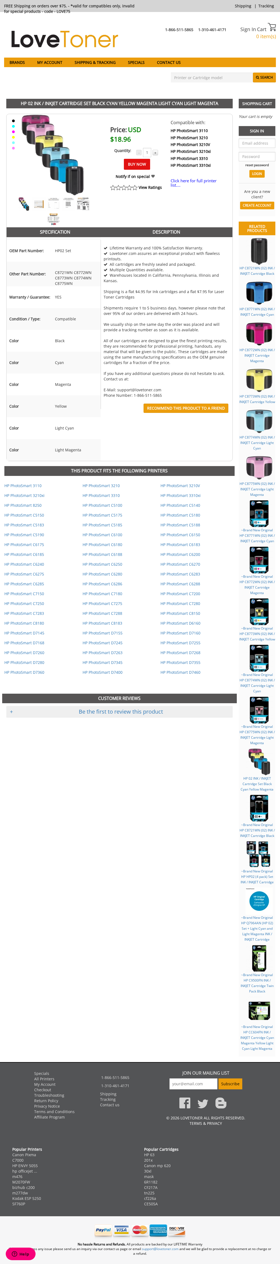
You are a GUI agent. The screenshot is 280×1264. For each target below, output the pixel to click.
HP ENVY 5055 (25, 1165)
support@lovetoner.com (160, 1249)
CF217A (151, 1187)
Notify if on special (133, 176)
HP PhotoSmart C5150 (24, 515)
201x (148, 1160)
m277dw (20, 1193)
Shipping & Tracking (95, 62)
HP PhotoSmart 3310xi (191, 165)
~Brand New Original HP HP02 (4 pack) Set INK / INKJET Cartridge (257, 876)
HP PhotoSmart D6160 (180, 623)
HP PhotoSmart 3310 (189, 158)
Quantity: (122, 150)
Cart (262, 29)
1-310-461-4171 (212, 29)
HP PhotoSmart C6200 (180, 554)
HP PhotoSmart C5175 (102, 515)
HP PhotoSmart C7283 (24, 613)
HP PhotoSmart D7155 (102, 633)
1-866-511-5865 (179, 29)
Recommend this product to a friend (186, 408)
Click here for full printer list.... (194, 182)
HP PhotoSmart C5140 (180, 505)
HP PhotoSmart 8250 (23, 505)
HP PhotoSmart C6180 (102, 544)
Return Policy (46, 1100)
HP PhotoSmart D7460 (180, 672)
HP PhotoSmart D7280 (24, 662)
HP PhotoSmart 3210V (190, 144)
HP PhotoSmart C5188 (180, 524)
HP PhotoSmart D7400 (102, 672)
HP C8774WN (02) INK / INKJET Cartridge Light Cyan (257, 442)
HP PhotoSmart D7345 (102, 662)
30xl (147, 1171)
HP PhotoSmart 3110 (189, 131)
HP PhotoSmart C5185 (102, 524)
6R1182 (151, 1182)
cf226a (150, 1198)
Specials (136, 62)
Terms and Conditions (54, 1111)
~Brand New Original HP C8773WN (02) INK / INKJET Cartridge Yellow (257, 633)
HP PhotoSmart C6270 (180, 564)
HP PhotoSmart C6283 (180, 574)
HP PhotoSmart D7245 (102, 642)
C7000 (18, 1160)
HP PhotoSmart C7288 (102, 613)
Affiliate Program (49, 1117)
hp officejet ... (24, 1171)
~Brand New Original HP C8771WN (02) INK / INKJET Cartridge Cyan (257, 535)
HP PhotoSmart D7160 (180, 633)
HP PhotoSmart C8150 (180, 613)
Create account (257, 205)
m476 (17, 1176)
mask (149, 1176)
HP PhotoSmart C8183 (102, 623)
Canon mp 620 (157, 1165)
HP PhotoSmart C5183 (24, 524)
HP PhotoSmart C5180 (180, 515)
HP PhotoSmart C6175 (24, 544)
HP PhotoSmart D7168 (24, 642)
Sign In (248, 29)
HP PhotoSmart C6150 (180, 534)
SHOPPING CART (257, 103)
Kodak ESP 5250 (26, 1198)
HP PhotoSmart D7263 (102, 652)
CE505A (151, 1203)
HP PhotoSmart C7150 (24, 593)
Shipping (243, 5)
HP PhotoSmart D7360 (24, 672)
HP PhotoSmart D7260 (24, 652)
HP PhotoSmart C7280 (180, 603)
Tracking (266, 5)
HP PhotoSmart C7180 (102, 593)
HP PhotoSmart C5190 (24, 534)
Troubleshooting (49, 1095)
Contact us (169, 62)
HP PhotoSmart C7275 (102, 603)
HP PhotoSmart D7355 (180, 662)
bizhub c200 (23, 1187)
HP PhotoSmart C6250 (102, 564)
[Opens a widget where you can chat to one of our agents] (20, 1254)
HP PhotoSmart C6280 (102, 574)
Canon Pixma (24, 1154)
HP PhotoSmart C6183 (180, 544)
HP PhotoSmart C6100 (102, 534)
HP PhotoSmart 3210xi (191, 151)
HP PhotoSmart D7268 (180, 652)
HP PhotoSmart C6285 (24, 583)
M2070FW (21, 1182)
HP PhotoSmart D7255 (180, 642)
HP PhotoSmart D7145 (24, 633)
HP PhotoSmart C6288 (180, 583)
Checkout (42, 1089)
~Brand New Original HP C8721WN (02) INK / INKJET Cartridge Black (257, 830)
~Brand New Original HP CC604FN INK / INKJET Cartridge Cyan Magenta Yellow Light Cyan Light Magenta (257, 1037)
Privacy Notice (47, 1106)
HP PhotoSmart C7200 (180, 593)
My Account (49, 62)
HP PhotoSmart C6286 (102, 583)
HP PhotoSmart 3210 (189, 138)
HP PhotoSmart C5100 (102, 505)
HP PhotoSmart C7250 (24, 603)
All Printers (44, 1078)
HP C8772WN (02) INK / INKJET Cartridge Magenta (257, 355)
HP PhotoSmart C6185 (24, 554)
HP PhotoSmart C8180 (24, 623)
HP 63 (149, 1154)
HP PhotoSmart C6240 (24, 564)
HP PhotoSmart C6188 (102, 554)
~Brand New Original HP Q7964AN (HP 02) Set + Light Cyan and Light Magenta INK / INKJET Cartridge (257, 928)
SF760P (18, 1203)
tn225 (149, 1193)
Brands (17, 62)
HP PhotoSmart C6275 (24, 574)
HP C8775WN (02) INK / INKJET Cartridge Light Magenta (257, 489)
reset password (257, 165)
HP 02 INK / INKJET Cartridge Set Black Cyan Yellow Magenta (257, 783)
